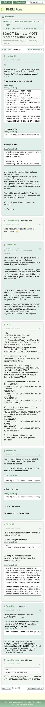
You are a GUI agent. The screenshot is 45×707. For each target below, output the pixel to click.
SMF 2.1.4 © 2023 (17, 704)
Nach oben (6, 688)
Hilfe (5, 702)
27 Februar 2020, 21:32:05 (12, 248)
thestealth (11, 56)
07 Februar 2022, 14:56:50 (12, 664)
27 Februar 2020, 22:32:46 (12, 328)
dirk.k (9, 324)
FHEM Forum (15, 9)
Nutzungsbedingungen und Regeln (19, 702)
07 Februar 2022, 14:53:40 (12, 610)
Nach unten (6, 49)
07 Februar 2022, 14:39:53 (12, 528)
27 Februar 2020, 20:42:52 (12, 60)
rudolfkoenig (12, 220)
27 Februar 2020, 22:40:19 (12, 454)
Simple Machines (28, 704)
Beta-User (11, 606)
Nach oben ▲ (37, 702)
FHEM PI (10, 524)
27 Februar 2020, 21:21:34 (12, 224)
